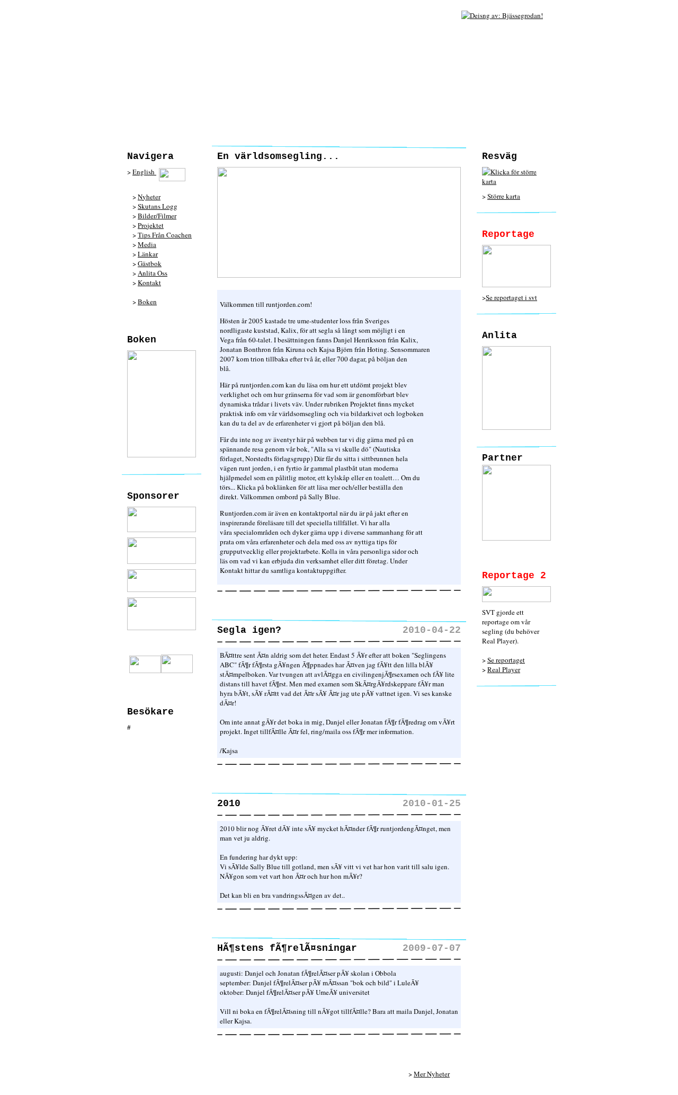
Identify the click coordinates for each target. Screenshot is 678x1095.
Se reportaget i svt (511, 297)
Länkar (148, 254)
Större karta (503, 196)
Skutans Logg (157, 206)
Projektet (151, 225)
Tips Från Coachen (165, 235)
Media (147, 244)
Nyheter (149, 196)
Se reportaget (506, 660)
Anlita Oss (152, 273)
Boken (147, 301)
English (144, 171)
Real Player (503, 669)
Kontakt (149, 282)
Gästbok (150, 263)
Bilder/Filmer (157, 215)
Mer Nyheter (432, 1074)
